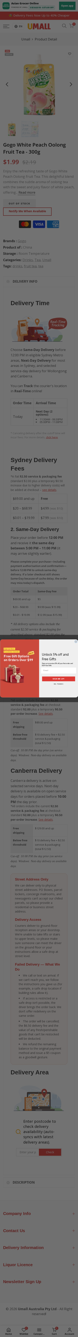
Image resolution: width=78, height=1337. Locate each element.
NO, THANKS (58, 684)
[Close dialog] (76, 641)
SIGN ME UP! (58, 679)
